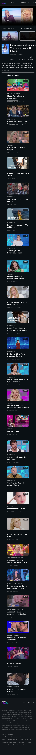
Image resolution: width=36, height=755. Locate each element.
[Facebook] (24, 702)
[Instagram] (29, 702)
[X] (33, 702)
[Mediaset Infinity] (4, 2)
